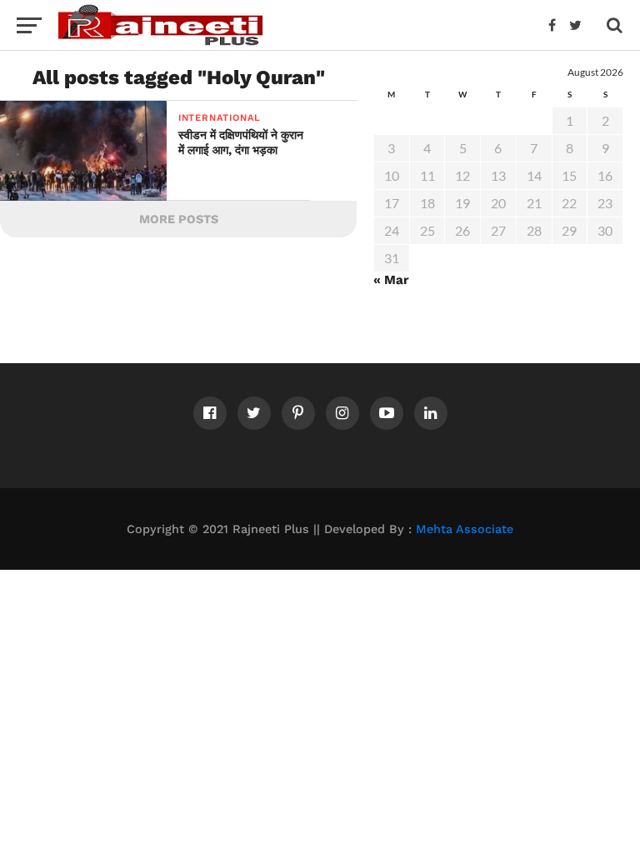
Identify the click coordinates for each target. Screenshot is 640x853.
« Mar (391, 279)
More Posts (178, 219)
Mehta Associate (464, 529)
